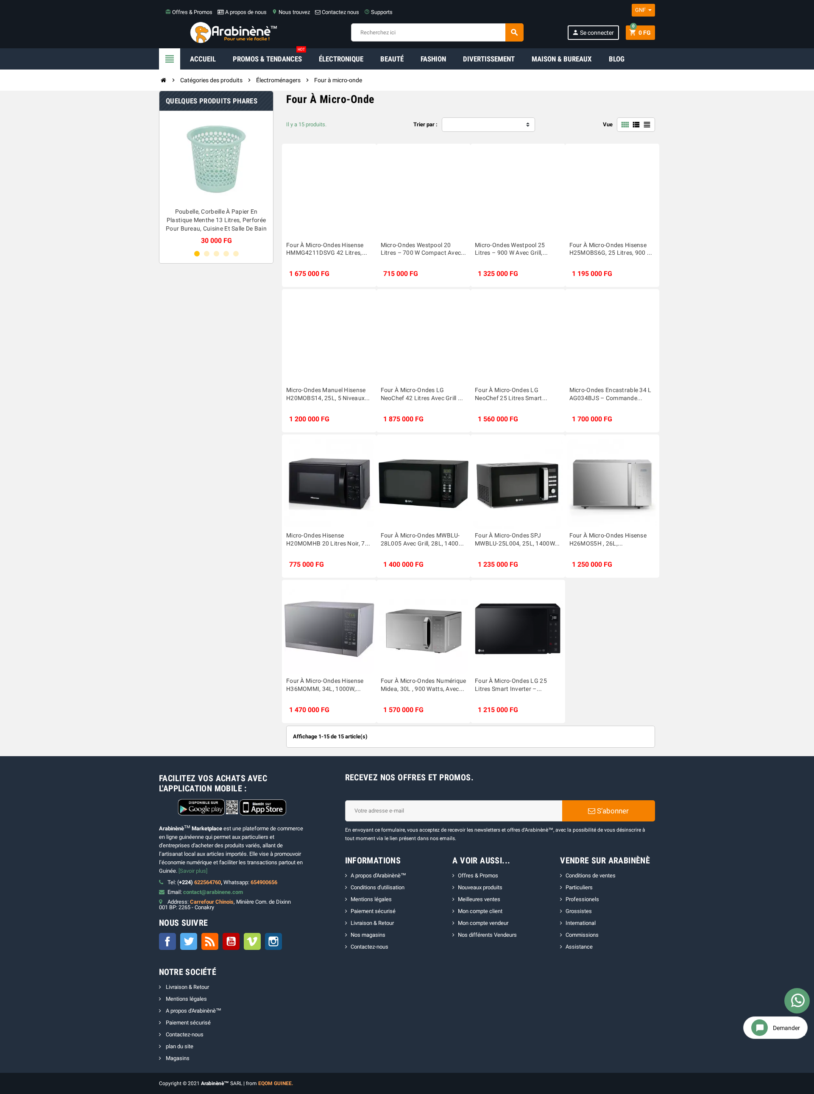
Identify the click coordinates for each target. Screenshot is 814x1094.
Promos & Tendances (269, 55)
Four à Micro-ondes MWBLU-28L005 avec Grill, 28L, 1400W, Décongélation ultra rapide (423, 540)
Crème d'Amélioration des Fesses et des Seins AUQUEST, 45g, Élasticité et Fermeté (246, 220)
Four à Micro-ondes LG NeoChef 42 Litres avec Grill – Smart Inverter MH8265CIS (421, 394)
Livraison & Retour (372, 923)
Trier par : (425, 124)
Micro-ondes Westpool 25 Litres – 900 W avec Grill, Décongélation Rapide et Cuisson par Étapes (510, 249)
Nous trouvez (291, 12)
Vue (608, 124)
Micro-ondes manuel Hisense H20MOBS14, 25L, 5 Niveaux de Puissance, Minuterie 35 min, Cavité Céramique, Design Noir (327, 394)
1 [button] (197, 253)
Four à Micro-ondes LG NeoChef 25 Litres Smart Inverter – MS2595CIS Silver (513, 394)
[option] (246, 181)
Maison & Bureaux (562, 59)
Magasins (177, 1058)
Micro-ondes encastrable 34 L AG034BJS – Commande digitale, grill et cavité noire (610, 394)
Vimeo (252, 941)
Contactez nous (340, 12)
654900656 (264, 882)
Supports (378, 12)
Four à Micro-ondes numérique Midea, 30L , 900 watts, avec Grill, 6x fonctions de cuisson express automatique (423, 685)
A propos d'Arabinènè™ (378, 875)
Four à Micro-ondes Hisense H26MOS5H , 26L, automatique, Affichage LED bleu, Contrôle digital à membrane (608, 540)
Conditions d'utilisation (377, 887)
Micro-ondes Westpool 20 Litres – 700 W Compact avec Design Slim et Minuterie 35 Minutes (421, 249)
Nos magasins (368, 935)
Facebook (167, 941)
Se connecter (593, 32)
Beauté (392, 59)
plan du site (178, 1046)
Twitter (188, 941)
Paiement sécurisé (373, 911)
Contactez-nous (369, 947)
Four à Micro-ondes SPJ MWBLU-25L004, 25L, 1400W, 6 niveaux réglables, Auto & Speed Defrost (515, 540)
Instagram (273, 941)
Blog (616, 59)
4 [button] (226, 253)
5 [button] (236, 253)
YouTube (231, 941)
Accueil (203, 59)
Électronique (341, 59)
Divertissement (489, 59)
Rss (209, 941)
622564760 (207, 882)
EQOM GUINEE (275, 1083)
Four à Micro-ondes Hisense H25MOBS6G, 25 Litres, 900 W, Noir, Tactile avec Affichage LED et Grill (611, 249)
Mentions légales (371, 899)
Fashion (433, 59)
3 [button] (216, 253)
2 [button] (206, 253)
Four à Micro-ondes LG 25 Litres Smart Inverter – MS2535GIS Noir (511, 685)
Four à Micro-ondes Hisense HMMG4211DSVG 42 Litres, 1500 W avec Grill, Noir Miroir (325, 249)
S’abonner (612, 811)
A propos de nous (245, 12)
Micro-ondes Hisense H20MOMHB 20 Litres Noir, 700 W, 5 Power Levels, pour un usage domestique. (329, 540)
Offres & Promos (188, 12)
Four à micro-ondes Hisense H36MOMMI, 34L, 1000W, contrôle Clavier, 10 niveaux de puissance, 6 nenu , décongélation (328, 685)
